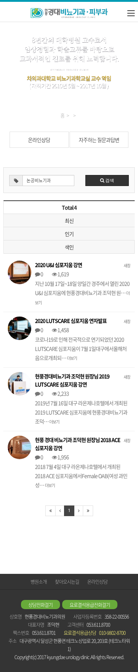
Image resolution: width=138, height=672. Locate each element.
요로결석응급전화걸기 (90, 604)
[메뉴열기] (131, 13)
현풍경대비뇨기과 (69, 13)
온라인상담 (39, 139)
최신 (69, 220)
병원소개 (39, 581)
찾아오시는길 (67, 581)
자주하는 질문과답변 (99, 139)
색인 (69, 247)
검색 (109, 180)
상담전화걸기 (40, 604)
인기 (69, 233)
